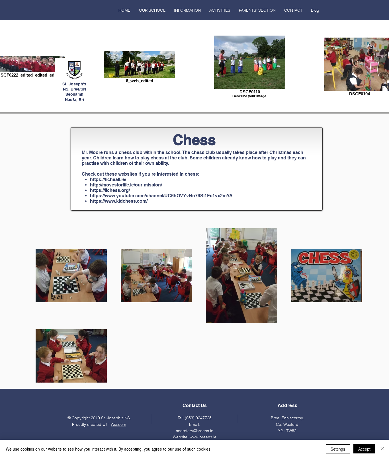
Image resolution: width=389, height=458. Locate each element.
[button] (152, 10)
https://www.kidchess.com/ (119, 201)
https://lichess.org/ (110, 190)
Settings (338, 449)
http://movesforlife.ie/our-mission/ (126, 185)
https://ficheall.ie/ (108, 179)
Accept (364, 449)
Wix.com (118, 424)
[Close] (382, 448)
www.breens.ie (203, 436)
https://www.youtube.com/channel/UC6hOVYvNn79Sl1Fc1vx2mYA (161, 195)
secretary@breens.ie (194, 430)
